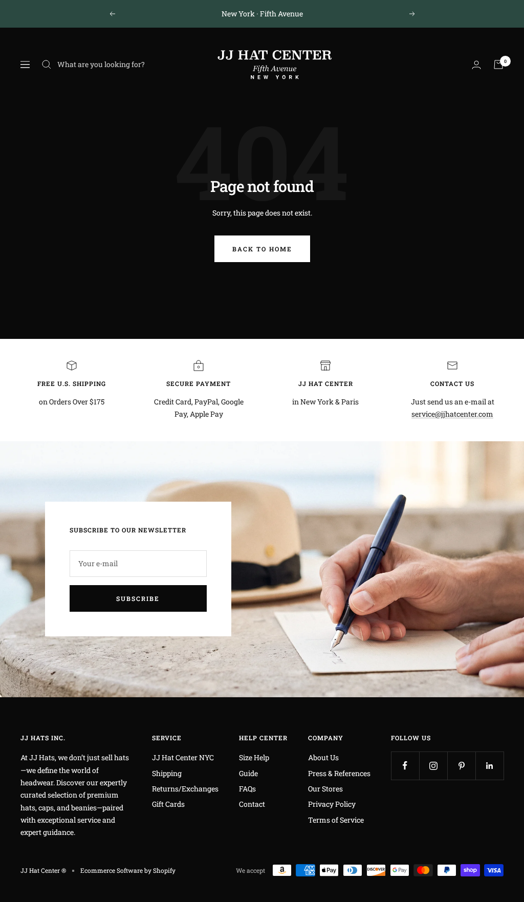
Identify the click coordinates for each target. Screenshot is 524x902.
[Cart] (498, 64)
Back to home (262, 249)
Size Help (254, 757)
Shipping (167, 773)
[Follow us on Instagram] (433, 765)
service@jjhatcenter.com (452, 414)
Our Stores (325, 788)
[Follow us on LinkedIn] (489, 765)
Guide (248, 773)
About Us (323, 757)
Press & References (339, 773)
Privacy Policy (332, 804)
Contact (252, 804)
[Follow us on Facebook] (405, 765)
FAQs (247, 788)
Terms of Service (336, 820)
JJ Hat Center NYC (183, 757)
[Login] (476, 64)
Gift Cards (168, 804)
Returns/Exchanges (185, 788)
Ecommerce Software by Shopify (128, 870)
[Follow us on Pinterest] (461, 765)
